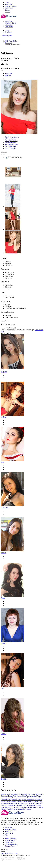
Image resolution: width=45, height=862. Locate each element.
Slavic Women (5, 801)
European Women (30, 807)
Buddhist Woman (6, 807)
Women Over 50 (31, 803)
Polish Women (37, 800)
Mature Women (38, 798)
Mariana (3, 734)
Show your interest (11, 141)
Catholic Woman (18, 807)
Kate (2, 462)
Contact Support (6, 35)
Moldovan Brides (17, 794)
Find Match (9, 833)
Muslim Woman (6, 800)
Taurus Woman (27, 800)
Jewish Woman (27, 798)
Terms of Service (10, 838)
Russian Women (23, 805)
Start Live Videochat (12, 137)
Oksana (3, 643)
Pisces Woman (16, 800)
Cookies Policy (10, 846)
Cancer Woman (6, 798)
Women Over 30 (27, 801)
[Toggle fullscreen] (4, 152)
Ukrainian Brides (37, 794)
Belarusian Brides (7, 796)
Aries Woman (17, 796)
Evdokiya (4, 779)
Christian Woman (12, 809)
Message (8, 75)
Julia (2, 688)
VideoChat (8, 828)
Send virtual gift (10, 148)
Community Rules (11, 844)
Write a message (10, 139)
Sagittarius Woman (24, 809)
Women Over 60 (12, 805)
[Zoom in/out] (6, 152)
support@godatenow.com (9, 853)
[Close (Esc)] (2, 152)
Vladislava (4, 507)
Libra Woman (27, 796)
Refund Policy (10, 842)
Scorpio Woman (16, 801)
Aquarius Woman (35, 805)
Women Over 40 (8, 803)
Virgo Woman (36, 796)
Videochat (8, 73)
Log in (7, 2)
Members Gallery (11, 829)
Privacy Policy (10, 840)
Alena (3, 598)
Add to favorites (10, 143)
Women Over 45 (19, 803)
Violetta (3, 417)
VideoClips (8, 831)
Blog (6, 835)
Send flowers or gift (11, 144)
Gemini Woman (17, 798)
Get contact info (10, 146)
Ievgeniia (4, 372)
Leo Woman (27, 794)
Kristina (3, 553)
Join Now (8, 32)
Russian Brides (6, 794)
